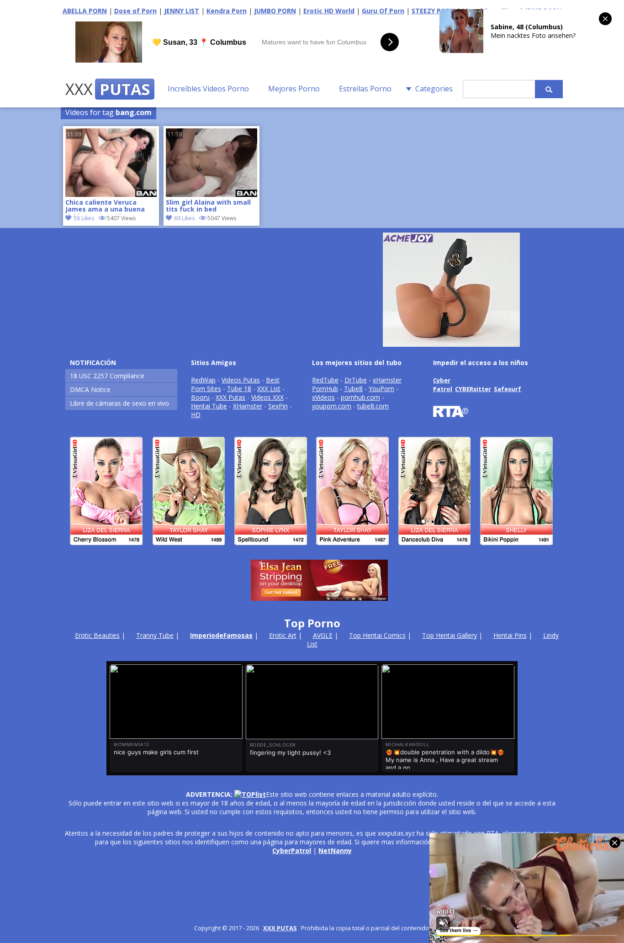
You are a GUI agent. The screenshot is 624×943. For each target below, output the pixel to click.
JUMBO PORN (275, 10)
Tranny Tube (155, 635)
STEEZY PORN (433, 10)
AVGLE (323, 635)
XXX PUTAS (280, 928)
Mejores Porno (294, 89)
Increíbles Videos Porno (208, 89)
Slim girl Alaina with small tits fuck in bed (208, 206)
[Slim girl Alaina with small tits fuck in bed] (211, 194)
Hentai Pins (510, 635)
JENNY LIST (181, 10)
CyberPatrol (291, 850)
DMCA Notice (90, 389)
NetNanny (335, 850)
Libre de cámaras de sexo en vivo (119, 403)
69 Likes (184, 218)
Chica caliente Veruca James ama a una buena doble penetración (105, 206)
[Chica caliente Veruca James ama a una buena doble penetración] (111, 194)
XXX (107, 89)
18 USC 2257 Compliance (107, 375)
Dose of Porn (135, 10)
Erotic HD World (328, 10)
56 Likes (84, 218)
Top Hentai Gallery (449, 635)
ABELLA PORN (85, 10)
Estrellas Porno (365, 89)
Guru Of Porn (383, 10)
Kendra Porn (226, 10)
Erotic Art (282, 635)
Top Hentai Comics (377, 635)
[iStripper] (312, 549)
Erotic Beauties (97, 635)
